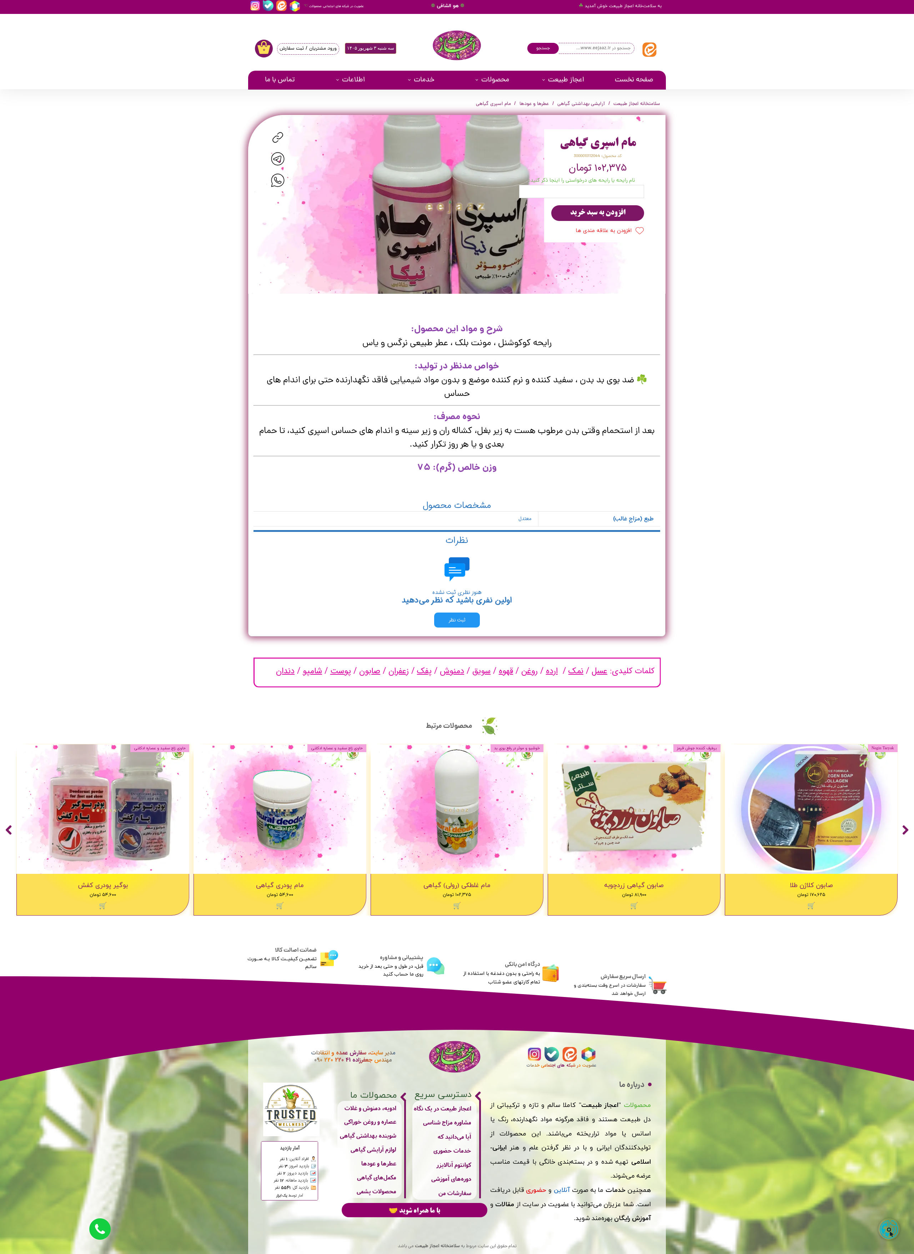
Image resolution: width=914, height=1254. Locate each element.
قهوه (506, 671)
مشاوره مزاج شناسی (447, 1122)
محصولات (495, 80)
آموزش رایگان (632, 1218)
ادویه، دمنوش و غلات (370, 1108)
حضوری (536, 1190)
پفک (424, 671)
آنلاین (562, 1190)
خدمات (424, 80)
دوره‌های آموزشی (451, 1178)
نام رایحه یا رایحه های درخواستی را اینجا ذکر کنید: (581, 181)
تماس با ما (280, 80)
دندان (285, 671)
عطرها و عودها (378, 1163)
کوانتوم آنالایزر (453, 1164)
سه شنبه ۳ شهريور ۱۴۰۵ (370, 48)
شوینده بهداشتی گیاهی (368, 1135)
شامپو (312, 671)
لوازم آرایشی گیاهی (373, 1149)
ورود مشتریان (323, 48)
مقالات (504, 1204)
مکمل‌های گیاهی (376, 1177)
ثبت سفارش (292, 48)
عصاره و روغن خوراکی (370, 1121)
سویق (481, 671)
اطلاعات (353, 80)
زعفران (398, 671)
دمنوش (452, 671)
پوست (340, 671)
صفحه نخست (634, 80)
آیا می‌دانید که (454, 1136)
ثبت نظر (457, 620)
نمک (575, 671)
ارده (552, 671)
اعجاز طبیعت (566, 80)
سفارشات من (454, 1193)
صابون (369, 671)
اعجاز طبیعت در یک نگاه (442, 1108)
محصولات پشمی (376, 1191)
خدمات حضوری (452, 1150)
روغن (529, 671)
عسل (599, 671)
